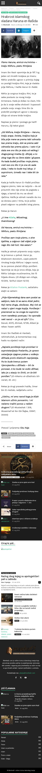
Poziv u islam (5, 755)
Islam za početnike (7, 748)
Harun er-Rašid (21, 435)
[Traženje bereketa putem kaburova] (7, 633)
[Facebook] (16, 678)
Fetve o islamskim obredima (23, 599)
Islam (3, 752)
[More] (34, 30)
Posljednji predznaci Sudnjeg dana (25, 491)
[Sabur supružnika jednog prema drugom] (5, 512)
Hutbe (17, 621)
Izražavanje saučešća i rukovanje (24, 528)
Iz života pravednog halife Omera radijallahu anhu (17, 473)
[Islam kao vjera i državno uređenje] (5, 521)
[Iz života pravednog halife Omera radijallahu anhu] (21, 465)
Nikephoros (6, 437)
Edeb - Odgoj (5, 759)
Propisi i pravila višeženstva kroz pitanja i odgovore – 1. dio (24, 501)
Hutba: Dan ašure (21, 618)
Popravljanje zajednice (8, 573)
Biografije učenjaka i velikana (10, 477)
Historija (11, 8)
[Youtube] (26, 678)
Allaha (12, 217)
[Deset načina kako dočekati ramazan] (7, 597)
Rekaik (3, 737)
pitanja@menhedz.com (27, 673)
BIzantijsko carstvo (8, 435)
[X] (21, 678)
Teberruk (18, 634)
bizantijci (18, 433)
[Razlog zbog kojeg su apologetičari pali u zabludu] (21, 561)
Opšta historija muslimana (23, 8)
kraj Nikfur (31, 435)
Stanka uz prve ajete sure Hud (23, 482)
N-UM (22, 477)
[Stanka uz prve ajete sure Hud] (5, 484)
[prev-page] (2, 537)
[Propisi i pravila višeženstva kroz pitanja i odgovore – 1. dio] (5, 502)
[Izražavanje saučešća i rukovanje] (5, 530)
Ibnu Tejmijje (5, 582)
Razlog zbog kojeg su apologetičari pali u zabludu (20, 578)
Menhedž (6, 25)
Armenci (11, 433)
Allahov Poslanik (18, 287)
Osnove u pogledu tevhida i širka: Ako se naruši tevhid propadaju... (25, 608)
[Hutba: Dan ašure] (7, 621)
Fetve (3, 744)
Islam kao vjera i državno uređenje (25, 519)
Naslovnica (4, 8)
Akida (16, 613)
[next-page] (5, 537)
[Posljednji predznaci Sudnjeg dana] (5, 493)
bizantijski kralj (28, 433)
